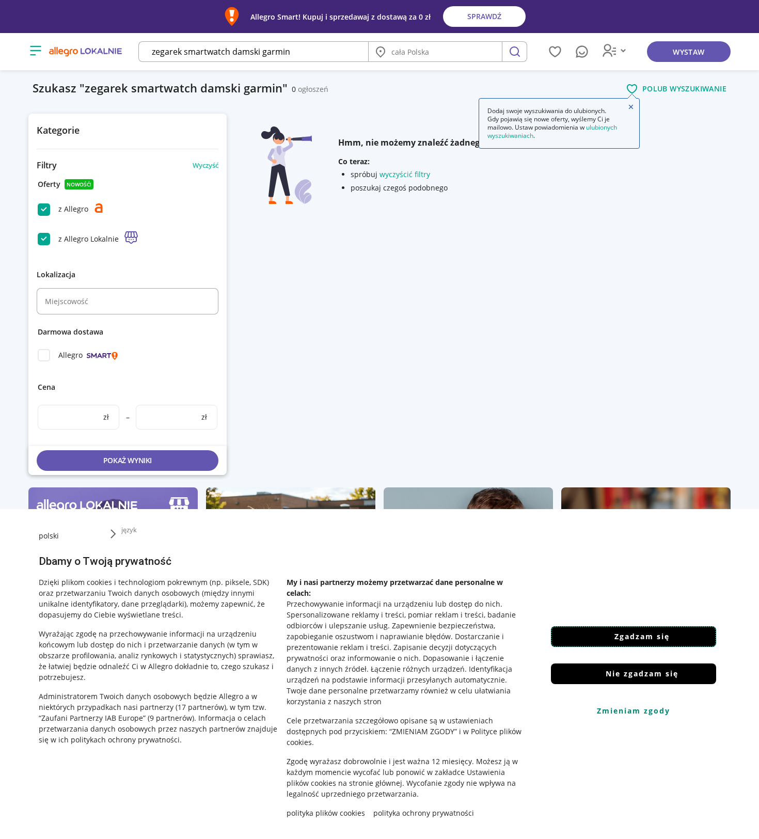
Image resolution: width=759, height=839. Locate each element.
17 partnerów (201, 707)
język (129, 530)
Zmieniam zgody (633, 711)
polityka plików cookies (326, 813)
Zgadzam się (642, 636)
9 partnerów (171, 718)
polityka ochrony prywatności (423, 813)
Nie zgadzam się (642, 673)
